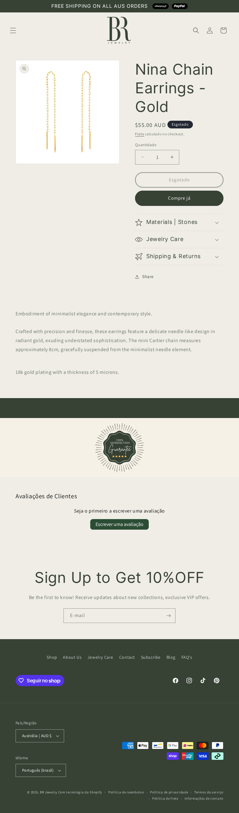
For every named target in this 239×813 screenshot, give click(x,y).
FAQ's (186, 657)
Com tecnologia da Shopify (80, 792)
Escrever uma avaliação (119, 524)
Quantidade (145, 144)
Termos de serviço (208, 792)
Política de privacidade (169, 792)
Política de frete (165, 798)
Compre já (179, 198)
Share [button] (148, 276)
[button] (13, 30)
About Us (72, 657)
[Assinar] (168, 615)
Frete (139, 134)
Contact (127, 657)
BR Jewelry (48, 792)
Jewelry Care (100, 657)
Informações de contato (204, 798)
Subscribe (151, 657)
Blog (171, 657)
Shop (52, 657)
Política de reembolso (126, 792)
